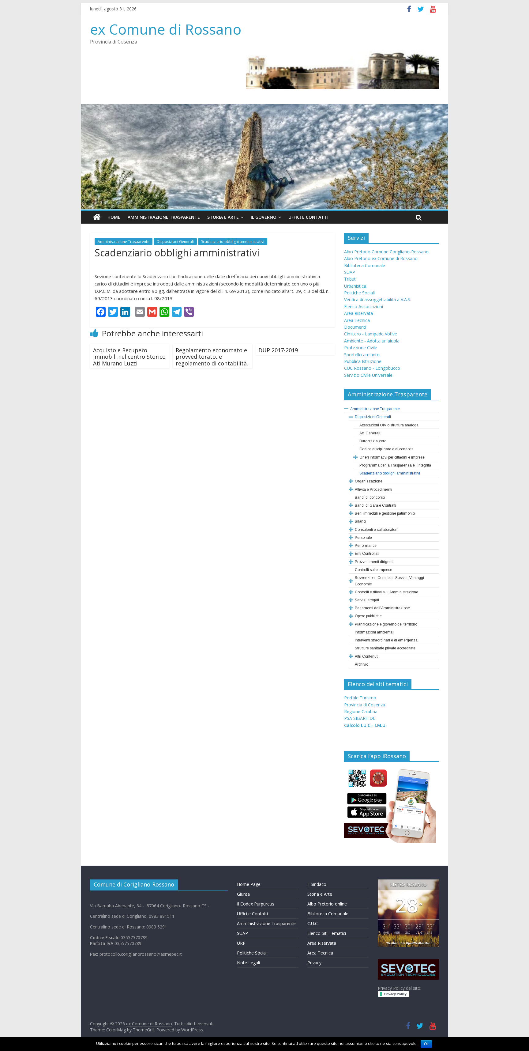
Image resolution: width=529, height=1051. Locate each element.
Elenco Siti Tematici (326, 933)
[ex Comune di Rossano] (97, 217)
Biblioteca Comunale (364, 265)
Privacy (314, 963)
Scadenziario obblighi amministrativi (232, 241)
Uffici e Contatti (308, 217)
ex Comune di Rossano (165, 29)
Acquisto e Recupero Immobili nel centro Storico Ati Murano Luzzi (129, 356)
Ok (426, 1044)
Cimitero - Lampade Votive (370, 334)
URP (241, 943)
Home (113, 217)
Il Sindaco (316, 884)
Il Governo (263, 217)
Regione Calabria (360, 711)
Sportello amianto (362, 354)
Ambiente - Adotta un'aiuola (372, 341)
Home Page (249, 884)
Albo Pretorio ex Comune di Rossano (381, 258)
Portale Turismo (360, 698)
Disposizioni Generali (175, 241)
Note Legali (248, 963)
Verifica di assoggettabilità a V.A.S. (377, 299)
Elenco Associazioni (363, 306)
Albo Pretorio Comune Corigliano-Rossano (386, 252)
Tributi (350, 279)
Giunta (243, 894)
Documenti (355, 327)
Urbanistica (355, 286)
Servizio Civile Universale (368, 375)
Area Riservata (358, 313)
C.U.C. (313, 923)
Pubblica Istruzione (362, 361)
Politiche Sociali (359, 293)
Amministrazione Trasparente (164, 217)
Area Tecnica (357, 320)
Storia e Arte (223, 217)
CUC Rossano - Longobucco (372, 368)
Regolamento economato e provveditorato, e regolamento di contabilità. (212, 356)
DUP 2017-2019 (278, 350)
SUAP (349, 272)
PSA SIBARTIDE (359, 718)
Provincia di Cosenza (364, 705)
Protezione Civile (360, 347)
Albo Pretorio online (327, 904)
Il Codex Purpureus (255, 904)
